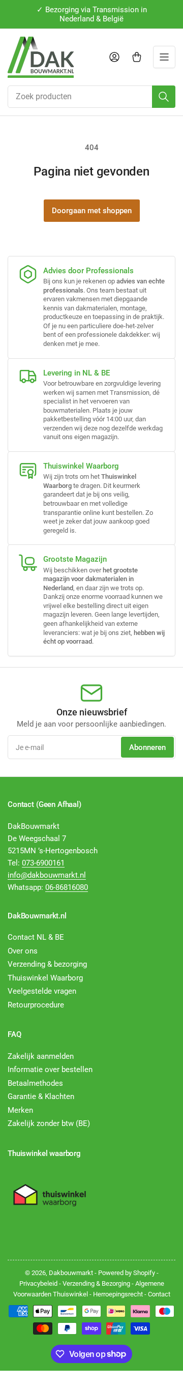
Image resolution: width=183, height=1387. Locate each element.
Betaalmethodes (35, 1083)
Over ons (23, 951)
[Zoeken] (163, 96)
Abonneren (147, 747)
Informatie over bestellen (50, 1069)
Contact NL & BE (36, 937)
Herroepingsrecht (118, 1294)
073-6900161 (43, 863)
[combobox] (91, 96)
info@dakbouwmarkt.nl (47, 875)
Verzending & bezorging (47, 964)
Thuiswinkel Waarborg (45, 978)
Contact (159, 1294)
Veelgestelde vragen (42, 991)
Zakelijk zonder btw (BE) (49, 1123)
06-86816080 (66, 887)
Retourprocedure (36, 1004)
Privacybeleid (38, 1283)
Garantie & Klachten (41, 1096)
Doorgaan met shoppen (92, 210)
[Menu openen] (164, 57)
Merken (20, 1110)
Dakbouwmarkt (71, 1273)
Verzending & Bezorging (96, 1283)
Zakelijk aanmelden (41, 1056)
